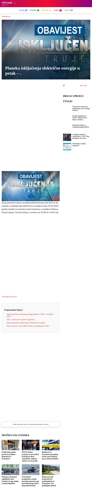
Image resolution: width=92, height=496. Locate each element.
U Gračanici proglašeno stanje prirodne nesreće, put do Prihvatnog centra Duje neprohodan (30, 481)
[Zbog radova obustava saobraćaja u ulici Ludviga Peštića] (67, 109)
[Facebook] (11, 88)
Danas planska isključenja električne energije (26, 323)
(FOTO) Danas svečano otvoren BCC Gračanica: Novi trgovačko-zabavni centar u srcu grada (30, 456)
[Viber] (22, 88)
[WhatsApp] (28, 88)
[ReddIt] (44, 88)
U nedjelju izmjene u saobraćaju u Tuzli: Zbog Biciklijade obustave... (80, 136)
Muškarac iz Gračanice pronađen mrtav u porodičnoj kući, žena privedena (50, 455)
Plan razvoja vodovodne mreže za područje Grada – (29, 326)
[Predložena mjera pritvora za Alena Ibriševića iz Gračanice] (10, 445)
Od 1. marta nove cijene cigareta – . (22, 319)
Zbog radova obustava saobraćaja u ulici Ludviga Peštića (81, 108)
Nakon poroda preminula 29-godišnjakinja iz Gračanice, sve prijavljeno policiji (49, 481)
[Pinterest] (39, 88)
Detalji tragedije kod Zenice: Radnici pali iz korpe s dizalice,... (79, 118)
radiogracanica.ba (9, 296)
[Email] (50, 88)
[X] (16, 88)
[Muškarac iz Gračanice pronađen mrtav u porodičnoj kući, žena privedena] (51, 445)
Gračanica (6, 16)
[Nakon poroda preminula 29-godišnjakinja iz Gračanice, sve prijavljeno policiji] (51, 469)
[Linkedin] (33, 88)
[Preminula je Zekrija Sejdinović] (67, 146)
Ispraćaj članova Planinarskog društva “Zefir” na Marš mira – (30, 315)
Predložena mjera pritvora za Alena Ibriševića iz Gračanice (9, 455)
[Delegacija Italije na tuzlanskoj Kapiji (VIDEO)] (67, 128)
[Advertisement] (31, 132)
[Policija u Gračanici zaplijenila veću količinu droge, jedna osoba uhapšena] (10, 469)
